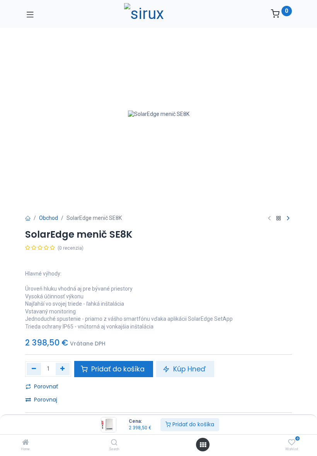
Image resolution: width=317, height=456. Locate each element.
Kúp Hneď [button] (189, 369)
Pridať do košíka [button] (118, 369)
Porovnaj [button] (45, 399)
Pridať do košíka (192, 424)
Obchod (48, 218)
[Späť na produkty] (278, 218)
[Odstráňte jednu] (34, 369)
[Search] (114, 443)
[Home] (25, 443)
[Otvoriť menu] (203, 444)
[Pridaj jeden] (63, 369)
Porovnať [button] (46, 386)
